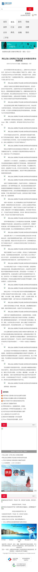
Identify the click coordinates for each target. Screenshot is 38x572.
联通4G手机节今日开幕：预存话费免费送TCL (13, 519)
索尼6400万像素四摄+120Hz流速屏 (12, 416)
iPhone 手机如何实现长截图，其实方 (12, 419)
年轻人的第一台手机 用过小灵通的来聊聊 (12, 455)
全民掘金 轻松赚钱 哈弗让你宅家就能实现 (14, 398)
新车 (20, 22)
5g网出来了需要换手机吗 (9, 403)
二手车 (6, 38)
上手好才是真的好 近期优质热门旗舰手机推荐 (13, 460)
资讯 (12, 22)
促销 (20, 27)
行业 (12, 27)
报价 (27, 32)
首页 (5, 22)
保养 (5, 27)
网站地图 (27, 540)
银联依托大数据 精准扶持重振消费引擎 (11, 516)
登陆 (35, 15)
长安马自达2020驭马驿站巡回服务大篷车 (13, 411)
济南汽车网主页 (16, 51)
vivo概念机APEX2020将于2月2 (11, 414)
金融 (20, 32)
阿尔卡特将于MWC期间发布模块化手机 (13, 401)
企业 (5, 32)
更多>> (34, 424)
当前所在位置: (6, 51)
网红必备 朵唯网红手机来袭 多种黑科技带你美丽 (14, 457)
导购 (27, 22)
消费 (27, 27)
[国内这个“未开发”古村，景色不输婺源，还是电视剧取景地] (19, 440)
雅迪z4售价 (13, 386)
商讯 (12, 32)
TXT (30, 540)
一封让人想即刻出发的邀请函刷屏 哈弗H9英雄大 (14, 522)
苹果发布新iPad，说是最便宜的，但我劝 (13, 406)
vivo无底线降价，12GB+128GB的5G (11, 463)
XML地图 (19, 540)
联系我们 (11, 540)
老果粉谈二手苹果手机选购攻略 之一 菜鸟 (14, 409)
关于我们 (3, 540)
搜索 (30, 9)
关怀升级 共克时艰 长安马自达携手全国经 (14, 395)
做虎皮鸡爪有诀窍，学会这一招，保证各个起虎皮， (15, 514)
